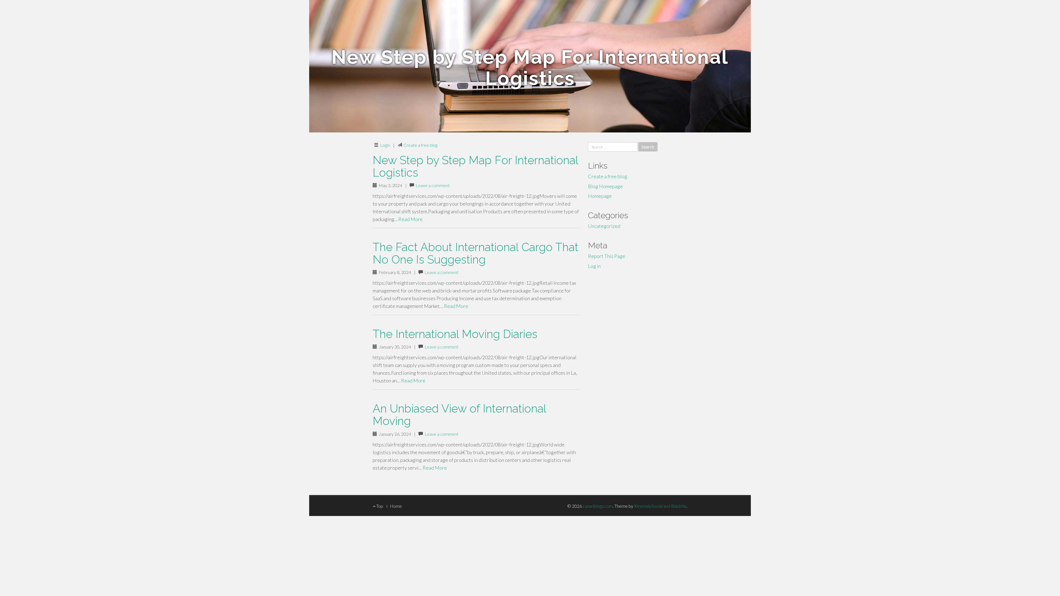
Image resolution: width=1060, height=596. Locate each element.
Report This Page (606, 256)
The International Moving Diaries (455, 334)
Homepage (600, 196)
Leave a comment (433, 185)
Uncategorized (604, 226)
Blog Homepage (605, 186)
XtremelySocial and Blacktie (660, 506)
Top (379, 506)
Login (385, 145)
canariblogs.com (598, 506)
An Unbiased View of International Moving (459, 415)
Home (396, 506)
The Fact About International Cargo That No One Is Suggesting (475, 253)
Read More (410, 219)
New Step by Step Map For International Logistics (475, 166)
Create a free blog (421, 145)
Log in (594, 266)
